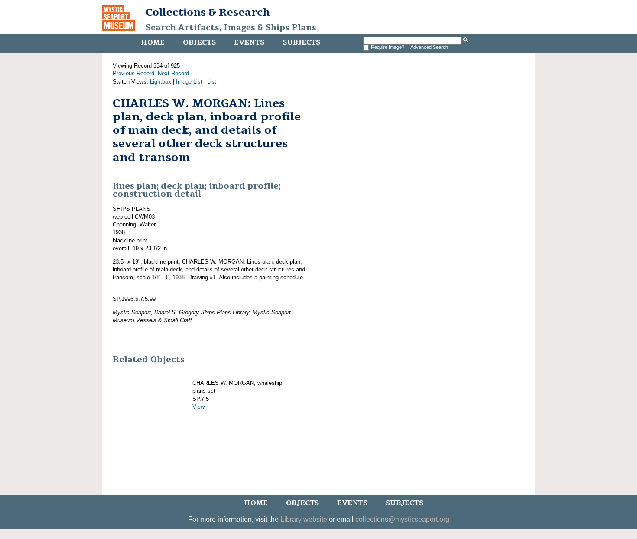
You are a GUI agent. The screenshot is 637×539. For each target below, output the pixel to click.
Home (153, 42)
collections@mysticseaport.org (402, 519)
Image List (189, 81)
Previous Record (133, 73)
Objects (199, 42)
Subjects (301, 42)
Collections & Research (208, 12)
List (211, 81)
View (198, 406)
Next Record (173, 73)
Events (249, 42)
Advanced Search (429, 47)
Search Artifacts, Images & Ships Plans (231, 27)
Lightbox (160, 81)
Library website (303, 519)
